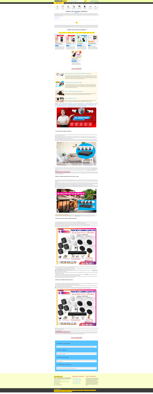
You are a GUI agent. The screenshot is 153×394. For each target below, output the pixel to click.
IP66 (90, 32)
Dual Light (64, 32)
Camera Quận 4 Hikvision (77, 380)
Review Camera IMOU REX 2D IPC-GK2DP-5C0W (74, 91)
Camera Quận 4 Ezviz (77, 383)
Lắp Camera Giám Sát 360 (86, 390)
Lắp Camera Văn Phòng (63, 391)
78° (66, 32)
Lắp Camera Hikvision (56, 390)
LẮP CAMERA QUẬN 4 (58, 376)
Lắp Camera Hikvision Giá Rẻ (58, 34)
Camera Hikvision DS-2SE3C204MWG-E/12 (80, 43)
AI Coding (88, 32)
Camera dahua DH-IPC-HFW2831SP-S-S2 (79, 103)
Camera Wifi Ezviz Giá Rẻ (80, 390)
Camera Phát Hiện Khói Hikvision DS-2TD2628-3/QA (66, 103)
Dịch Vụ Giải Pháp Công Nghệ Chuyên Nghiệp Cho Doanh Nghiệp (78, 73)
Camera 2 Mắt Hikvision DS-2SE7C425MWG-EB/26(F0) (92, 43)
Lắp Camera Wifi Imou (74, 390)
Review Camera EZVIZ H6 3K (70, 98)
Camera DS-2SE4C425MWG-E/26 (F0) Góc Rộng (71, 43)
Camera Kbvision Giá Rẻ (62, 390)
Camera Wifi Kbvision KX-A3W (89, 103)
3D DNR (93, 32)
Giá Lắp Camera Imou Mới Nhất (63, 357)
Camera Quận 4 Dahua (77, 378)
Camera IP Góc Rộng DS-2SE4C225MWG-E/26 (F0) (59, 43)
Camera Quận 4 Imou (77, 382)
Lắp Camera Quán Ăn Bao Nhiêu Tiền (64, 364)
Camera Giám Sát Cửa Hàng (57, 391)
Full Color (73, 32)
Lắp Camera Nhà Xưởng (69, 391)
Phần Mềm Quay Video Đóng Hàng (63, 343)
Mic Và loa (60, 32)
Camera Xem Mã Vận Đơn (93, 390)
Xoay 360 (80, 32)
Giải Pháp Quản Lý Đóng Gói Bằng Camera (73, 82)
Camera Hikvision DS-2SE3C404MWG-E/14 (75, 59)
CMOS (77, 32)
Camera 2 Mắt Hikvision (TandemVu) (76, 11)
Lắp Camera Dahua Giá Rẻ (68, 390)
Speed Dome (84, 32)
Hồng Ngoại (69, 32)
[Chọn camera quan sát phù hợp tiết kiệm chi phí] (98, 7)
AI (75, 32)
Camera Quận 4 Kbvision (77, 379)
